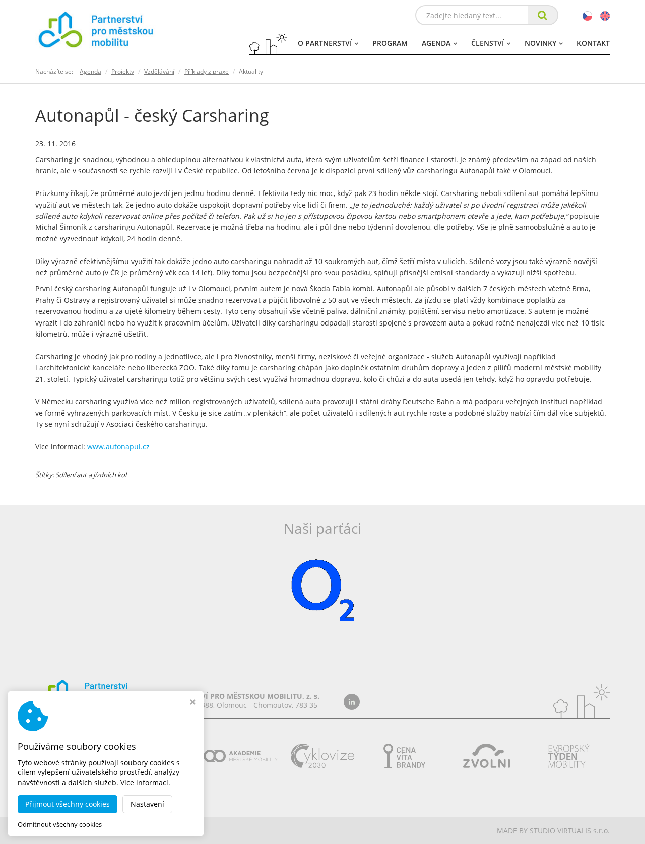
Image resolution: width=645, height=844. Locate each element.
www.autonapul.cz (118, 446)
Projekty (122, 71)
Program (390, 43)
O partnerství (325, 43)
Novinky (540, 43)
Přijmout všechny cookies (67, 804)
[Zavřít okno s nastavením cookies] (192, 703)
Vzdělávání (159, 71)
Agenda (436, 43)
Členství (487, 43)
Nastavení (147, 804)
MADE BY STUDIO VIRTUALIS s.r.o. (553, 830)
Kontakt (593, 43)
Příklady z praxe (206, 71)
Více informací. (145, 782)
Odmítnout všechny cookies (60, 824)
